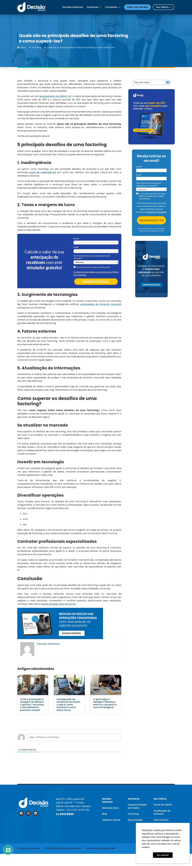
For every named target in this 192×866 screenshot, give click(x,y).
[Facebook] (21, 813)
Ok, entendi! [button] (163, 855)
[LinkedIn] (35, 813)
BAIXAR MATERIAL (96, 281)
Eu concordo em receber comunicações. (92, 267)
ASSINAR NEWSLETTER (151, 220)
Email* (76, 247)
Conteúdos (111, 7)
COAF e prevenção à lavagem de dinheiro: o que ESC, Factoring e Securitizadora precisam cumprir (32, 705)
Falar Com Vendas (137, 7)
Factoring (36, 47)
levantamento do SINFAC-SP (55, 96)
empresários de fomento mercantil (100, 304)
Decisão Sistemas (73, 7)
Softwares (92, 7)
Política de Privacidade (156, 212)
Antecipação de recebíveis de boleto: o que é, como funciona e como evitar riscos (69, 705)
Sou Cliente (162, 7)
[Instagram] (28, 813)
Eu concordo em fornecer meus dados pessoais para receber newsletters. (152, 196)
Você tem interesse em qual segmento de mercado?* (92, 257)
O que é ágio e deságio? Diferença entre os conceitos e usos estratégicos (105, 703)
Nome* (77, 238)
